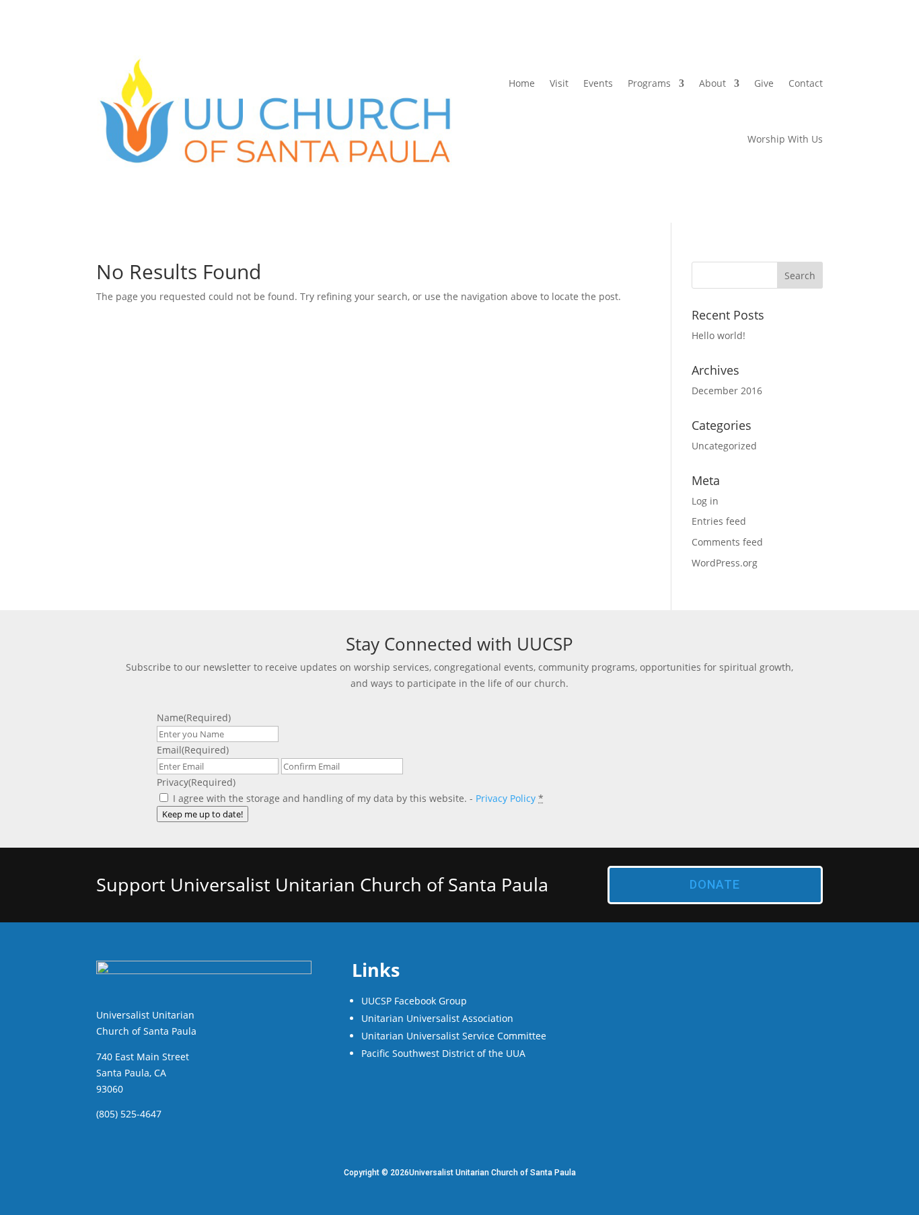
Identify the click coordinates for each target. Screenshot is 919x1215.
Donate (715, 884)
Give (764, 83)
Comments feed (727, 542)
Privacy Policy (506, 798)
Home (522, 83)
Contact (805, 83)
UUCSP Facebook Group (414, 1000)
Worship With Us (785, 139)
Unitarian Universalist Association (437, 1018)
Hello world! (718, 335)
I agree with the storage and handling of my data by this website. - (358, 798)
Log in (705, 500)
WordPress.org (725, 562)
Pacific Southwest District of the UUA (443, 1053)
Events (598, 83)
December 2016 (727, 390)
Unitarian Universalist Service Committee (453, 1035)
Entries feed (719, 521)
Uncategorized (724, 445)
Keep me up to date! (202, 814)
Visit (559, 83)
